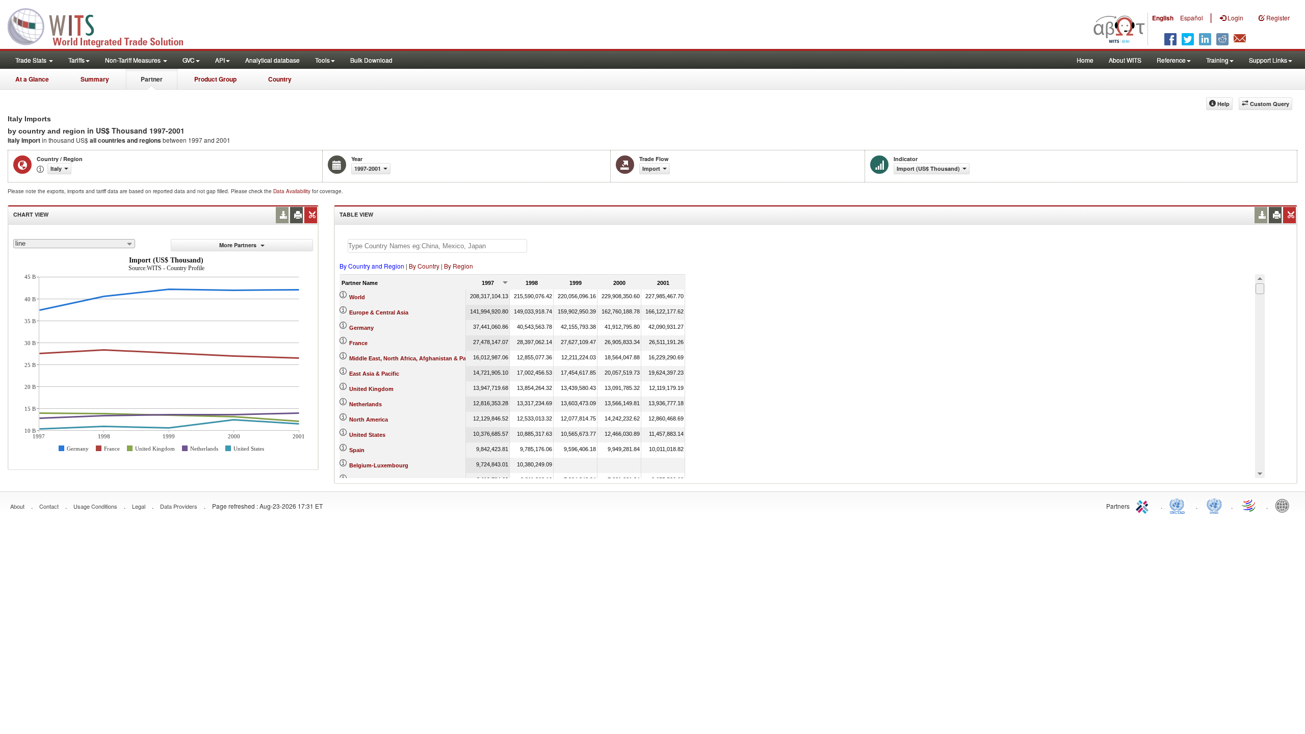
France (358, 343)
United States (367, 435)
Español (1191, 17)
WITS (102, 25)
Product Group (215, 79)
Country (280, 79)
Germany (361, 328)
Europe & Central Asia (378, 312)
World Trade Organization (1249, 505)
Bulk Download (371, 60)
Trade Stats (31, 60)
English (1162, 17)
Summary (95, 79)
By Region (458, 265)
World (357, 297)
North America (368, 419)
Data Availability (292, 191)
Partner (152, 79)
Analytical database (272, 60)
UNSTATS (1214, 505)
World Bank (1284, 505)
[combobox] (74, 243)
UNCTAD (1179, 505)
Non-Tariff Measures (133, 60)
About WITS (1125, 60)
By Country (424, 265)
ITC (1144, 505)
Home (1085, 60)
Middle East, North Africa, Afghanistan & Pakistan (415, 358)
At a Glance (32, 79)
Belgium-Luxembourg (378, 465)
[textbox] (437, 246)
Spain (356, 450)
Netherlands (365, 404)
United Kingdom (371, 389)
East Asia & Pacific (374, 374)
